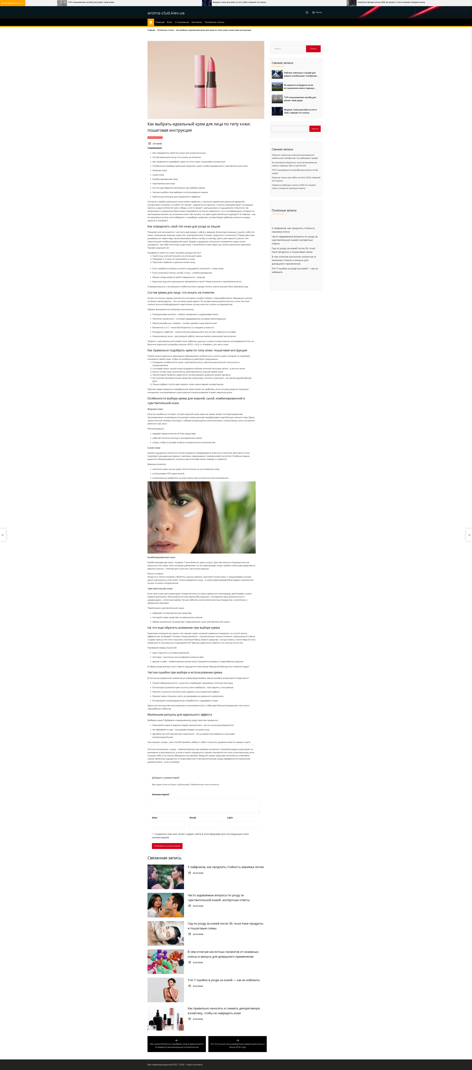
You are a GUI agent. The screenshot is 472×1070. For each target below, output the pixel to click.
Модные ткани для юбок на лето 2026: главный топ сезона (300, 111)
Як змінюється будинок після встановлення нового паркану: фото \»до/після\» (299, 87)
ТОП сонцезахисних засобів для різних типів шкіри (300, 99)
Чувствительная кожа (163, 183)
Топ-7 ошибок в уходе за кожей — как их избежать (224, 980)
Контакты (197, 22)
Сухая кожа (158, 175)
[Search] (307, 12)
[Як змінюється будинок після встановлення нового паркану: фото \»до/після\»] (277, 86)
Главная (160, 22)
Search (315, 129)
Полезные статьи (214, 22)
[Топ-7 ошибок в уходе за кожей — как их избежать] (166, 990)
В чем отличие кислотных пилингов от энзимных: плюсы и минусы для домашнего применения (294, 260)
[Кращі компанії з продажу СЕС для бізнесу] (395, 3)
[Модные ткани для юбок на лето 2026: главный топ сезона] (277, 111)
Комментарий (161, 794)
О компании (182, 22)
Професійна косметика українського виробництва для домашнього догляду (291, 2)
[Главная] (151, 22)
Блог (170, 22)
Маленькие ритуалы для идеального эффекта (176, 197)
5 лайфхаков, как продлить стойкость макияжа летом (226, 867)
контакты (198, 1064)
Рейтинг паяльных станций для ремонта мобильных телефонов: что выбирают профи (300, 74)
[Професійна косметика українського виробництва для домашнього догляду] (250, 3)
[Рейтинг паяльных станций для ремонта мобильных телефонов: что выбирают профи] (277, 74)
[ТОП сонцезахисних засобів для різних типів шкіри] (277, 99)
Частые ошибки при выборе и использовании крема (180, 192)
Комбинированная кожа (165, 179)
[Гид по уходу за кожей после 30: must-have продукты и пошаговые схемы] (166, 933)
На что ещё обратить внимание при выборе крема (178, 188)
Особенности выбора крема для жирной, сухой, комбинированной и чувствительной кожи (200, 166)
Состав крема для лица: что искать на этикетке (176, 157)
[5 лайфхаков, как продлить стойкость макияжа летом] (166, 877)
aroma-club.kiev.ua (166, 13)
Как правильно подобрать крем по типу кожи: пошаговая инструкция (188, 162)
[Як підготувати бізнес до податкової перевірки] (106, 3)
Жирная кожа (159, 170)
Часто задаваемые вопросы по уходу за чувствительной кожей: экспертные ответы (294, 240)
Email (193, 817)
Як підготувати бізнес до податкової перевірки (133, 2)
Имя (155, 817)
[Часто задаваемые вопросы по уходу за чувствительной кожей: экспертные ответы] (166, 905)
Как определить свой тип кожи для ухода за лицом (179, 153)
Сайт (230, 817)
